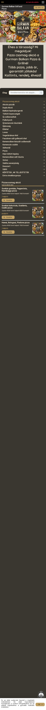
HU (2, 2)
